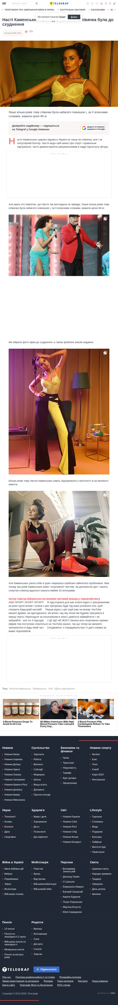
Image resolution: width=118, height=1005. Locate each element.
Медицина (39, 774)
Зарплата (39, 754)
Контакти (82, 981)
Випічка (38, 929)
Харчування (40, 821)
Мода (95, 826)
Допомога (39, 789)
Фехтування (98, 779)
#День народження (64, 688)
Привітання (98, 852)
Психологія (40, 832)
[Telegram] (97, 3)
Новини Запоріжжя (14, 779)
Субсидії (38, 769)
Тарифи (67, 773)
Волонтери (10, 889)
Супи (36, 939)
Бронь (37, 874)
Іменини (96, 894)
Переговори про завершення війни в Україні (29, 10)
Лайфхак (97, 842)
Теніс (95, 764)
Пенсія (7, 922)
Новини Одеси (12, 769)
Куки (62, 17)
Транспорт (68, 763)
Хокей (95, 769)
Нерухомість (69, 768)
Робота (37, 759)
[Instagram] (110, 3)
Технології (9, 816)
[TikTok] (114, 3)
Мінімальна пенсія (14, 949)
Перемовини (11, 879)
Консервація (40, 934)
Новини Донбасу (13, 789)
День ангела (98, 889)
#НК (50, 688)
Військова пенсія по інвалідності (15, 943)
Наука (6, 810)
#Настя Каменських (20, 688)
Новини (7, 747)
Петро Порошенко (72, 902)
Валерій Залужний (73, 892)
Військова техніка (13, 894)
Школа (37, 779)
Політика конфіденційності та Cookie (35, 977)
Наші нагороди (65, 981)
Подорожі (97, 832)
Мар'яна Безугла (72, 907)
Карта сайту (8, 985)
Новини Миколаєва (14, 800)
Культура (97, 837)
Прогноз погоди (42, 794)
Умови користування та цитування (20, 981)
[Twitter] (106, 3)
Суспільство (40, 747)
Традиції (96, 879)
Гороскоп (97, 816)
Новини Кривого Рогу (15, 784)
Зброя (7, 884)
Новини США (70, 821)
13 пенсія (9, 929)
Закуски (38, 954)
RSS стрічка (63, 985)
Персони (67, 862)
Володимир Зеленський (69, 870)
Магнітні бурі (99, 847)
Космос (8, 821)
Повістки (38, 869)
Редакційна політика (70, 977)
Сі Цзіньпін (69, 881)
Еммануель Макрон (73, 887)
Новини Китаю (70, 837)
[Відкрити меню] (4, 3)
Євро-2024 (98, 774)
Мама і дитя (40, 816)
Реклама (48, 981)
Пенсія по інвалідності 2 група (15, 935)
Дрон (7, 832)
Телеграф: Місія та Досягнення (36, 985)
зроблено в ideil (106, 993)
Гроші (66, 758)
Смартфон (10, 837)
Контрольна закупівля (72, 10)
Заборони (97, 884)
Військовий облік (43, 889)
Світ (64, 810)
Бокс (94, 759)
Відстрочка (39, 879)
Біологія (8, 826)
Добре (74, 17)
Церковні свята (100, 869)
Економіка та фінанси (70, 749)
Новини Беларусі (72, 842)
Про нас (6, 977)
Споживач (97, 821)
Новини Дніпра (12, 764)
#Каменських (40, 688)
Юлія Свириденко (72, 912)
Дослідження (41, 837)
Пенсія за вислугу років (13, 955)
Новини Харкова (13, 759)
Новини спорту (100, 747)
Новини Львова (12, 774)
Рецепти (37, 922)
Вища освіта (40, 784)
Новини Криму (12, 794)
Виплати (38, 764)
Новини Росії (70, 826)
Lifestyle (96, 810)
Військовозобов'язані (45, 884)
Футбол (96, 754)
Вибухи (8, 874)
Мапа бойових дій (13, 869)
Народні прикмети (101, 874)
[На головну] (59, 3)
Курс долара (69, 778)
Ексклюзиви (98, 10)
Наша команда (100, 981)
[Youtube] (101, 3)
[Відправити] (36, 3)
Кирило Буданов (71, 897)
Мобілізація (40, 862)
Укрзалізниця (70, 783)
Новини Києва (12, 754)
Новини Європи (71, 816)
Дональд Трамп (71, 876)
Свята (94, 862)
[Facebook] (88, 3)
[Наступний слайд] (115, 10)
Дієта (36, 826)
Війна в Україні (12, 862)
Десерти (38, 944)
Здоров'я (38, 810)
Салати (38, 949)
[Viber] (92, 3)
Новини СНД (70, 832)
